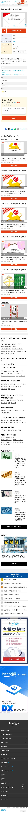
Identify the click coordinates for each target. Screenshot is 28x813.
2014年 (8, 353)
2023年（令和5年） (17, 344)
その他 (13, 389)
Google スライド (20, 376)
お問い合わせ (4, 795)
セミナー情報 (4, 746)
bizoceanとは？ (5, 750)
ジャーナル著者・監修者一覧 (8, 758)
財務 (18, 400)
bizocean (3, 4)
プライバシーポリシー (6, 770)
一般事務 (3, 400)
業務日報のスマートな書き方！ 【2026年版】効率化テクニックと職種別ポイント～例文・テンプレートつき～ (20, 462)
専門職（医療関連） (6, 440)
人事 (11, 400)
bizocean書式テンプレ (11, 4)
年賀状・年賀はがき (6, 70)
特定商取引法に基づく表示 (7, 787)
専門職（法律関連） (6, 442)
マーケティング (21, 384)
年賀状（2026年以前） (18, 70)
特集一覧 (14, 563)
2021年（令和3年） (6, 344)
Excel (9, 371)
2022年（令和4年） (6, 349)
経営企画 (9, 410)
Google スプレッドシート (8, 376)
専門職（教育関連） (18, 442)
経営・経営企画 (5, 384)
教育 (9, 403)
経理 (14, 400)
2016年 (24, 351)
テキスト (3, 373)
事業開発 (3, 410)
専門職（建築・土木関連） (8, 437)
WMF (20, 371)
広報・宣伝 (4, 403)
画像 (8, 373)
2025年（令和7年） (6, 346)
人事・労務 (14, 386)
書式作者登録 (4, 754)
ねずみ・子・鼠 (20, 74)
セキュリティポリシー (6, 766)
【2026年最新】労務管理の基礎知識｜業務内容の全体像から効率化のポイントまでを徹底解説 (20, 516)
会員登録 (22, 2)
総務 (8, 400)
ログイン (19, 2)
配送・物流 (18, 430)
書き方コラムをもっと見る (14, 526)
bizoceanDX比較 (5, 730)
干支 (14, 74)
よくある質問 (4, 791)
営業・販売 (13, 384)
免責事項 (3, 775)
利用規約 (3, 779)
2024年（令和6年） (17, 349)
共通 (14, 41)
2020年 (3, 72)
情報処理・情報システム (16, 420)
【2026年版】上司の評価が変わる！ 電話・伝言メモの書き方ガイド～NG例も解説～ (20, 499)
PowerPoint (15, 371)
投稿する (14, 118)
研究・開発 (4, 445)
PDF (2, 371)
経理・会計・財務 (5, 386)
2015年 (3, 353)
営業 (23, 410)
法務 (19, 386)
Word (5, 371)
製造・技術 (4, 389)
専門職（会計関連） (18, 440)
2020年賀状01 (5, 303)
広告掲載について (5, 783)
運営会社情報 (4, 762)
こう (5, 91)
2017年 (19, 351)
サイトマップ (4, 799)
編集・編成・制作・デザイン (18, 422)
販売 (2, 413)
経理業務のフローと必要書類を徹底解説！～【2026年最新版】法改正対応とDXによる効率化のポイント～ (20, 481)
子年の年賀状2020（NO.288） (10, 139)
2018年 (12, 353)
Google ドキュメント (15, 373)
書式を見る (14, 165)
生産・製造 (4, 430)
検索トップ (20, 4)
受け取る (23, 811)
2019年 (3, 351)
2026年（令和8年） (11, 351)
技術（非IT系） (5, 420)
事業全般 (13, 403)
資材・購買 (11, 430)
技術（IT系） (7, 413)
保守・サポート (5, 422)
